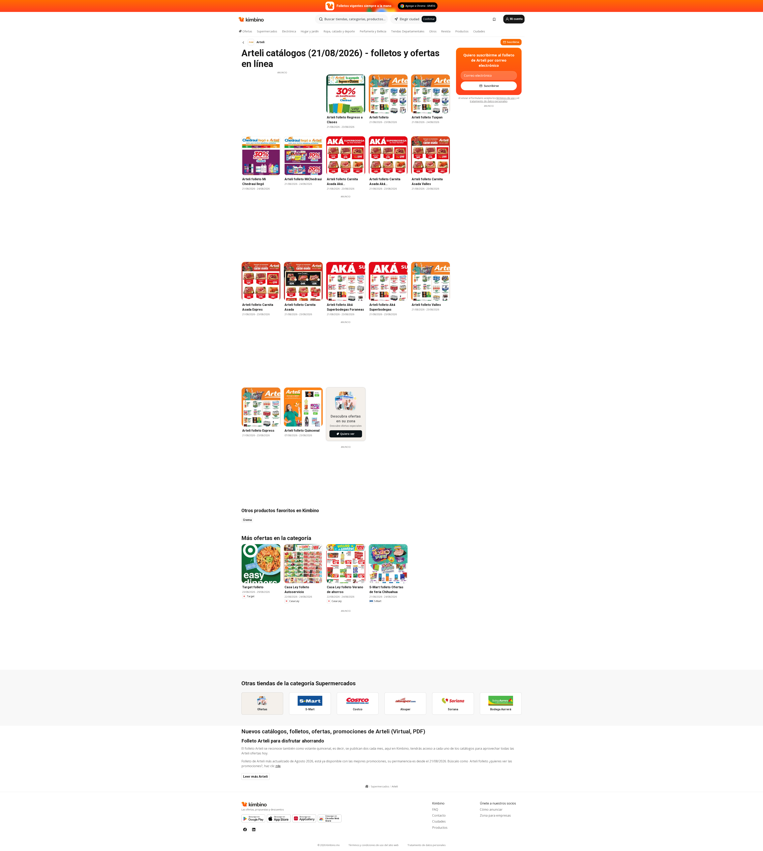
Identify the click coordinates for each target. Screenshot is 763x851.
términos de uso (505, 98)
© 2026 (329, 845)
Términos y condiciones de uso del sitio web (374, 845)
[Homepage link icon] (366, 786)
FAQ (435, 809)
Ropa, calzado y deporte (339, 31)
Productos (462, 31)
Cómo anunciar (491, 809)
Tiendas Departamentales (407, 31)
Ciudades (479, 31)
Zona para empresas (495, 815)
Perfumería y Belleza (373, 31)
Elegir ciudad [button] (409, 19)
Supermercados (267, 31)
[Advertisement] (282, 102)
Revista (445, 31)
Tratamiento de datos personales (426, 845)
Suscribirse (513, 42)
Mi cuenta (516, 18)
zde (278, 766)
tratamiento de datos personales (488, 101)
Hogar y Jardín (310, 31)
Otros (433, 31)
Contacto (439, 815)
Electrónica (289, 31)
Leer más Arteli (255, 776)
